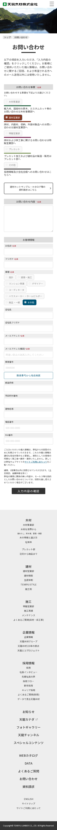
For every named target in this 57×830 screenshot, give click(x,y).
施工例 (28, 589)
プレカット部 (28, 549)
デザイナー (37, 283)
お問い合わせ (28, 779)
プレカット (14, 149)
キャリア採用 (28, 690)
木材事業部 (14, 101)
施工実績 (28, 610)
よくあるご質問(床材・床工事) (28, 619)
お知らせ (28, 712)
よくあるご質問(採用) (28, 694)
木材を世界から (28, 529)
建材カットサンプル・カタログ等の (27, 188)
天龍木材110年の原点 (28, 645)
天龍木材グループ (28, 641)
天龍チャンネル (28, 735)
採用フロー (28, 681)
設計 (11, 277)
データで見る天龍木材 (28, 699)
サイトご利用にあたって (36, 461)
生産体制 (28, 580)
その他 (12, 165)
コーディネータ (16, 289)
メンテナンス (28, 615)
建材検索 (28, 575)
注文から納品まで (28, 553)
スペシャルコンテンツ (29, 743)
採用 (28, 667)
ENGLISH (28, 799)
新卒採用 (28, 685)
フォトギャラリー (28, 727)
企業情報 (28, 637)
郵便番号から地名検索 (28, 375)
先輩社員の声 (28, 676)
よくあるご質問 (28, 771)
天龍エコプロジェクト (28, 650)
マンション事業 (16, 283)
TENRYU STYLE (29, 584)
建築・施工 (26, 277)
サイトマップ (28, 803)
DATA (28, 763)
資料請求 (28, 786)
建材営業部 (14, 117)
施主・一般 (14, 302)
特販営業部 (14, 133)
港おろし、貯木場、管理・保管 (29, 533)
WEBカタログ (28, 755)
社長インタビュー (28, 672)
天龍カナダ (26, 719)
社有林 (28, 542)
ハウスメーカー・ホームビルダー (25, 296)
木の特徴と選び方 (28, 537)
